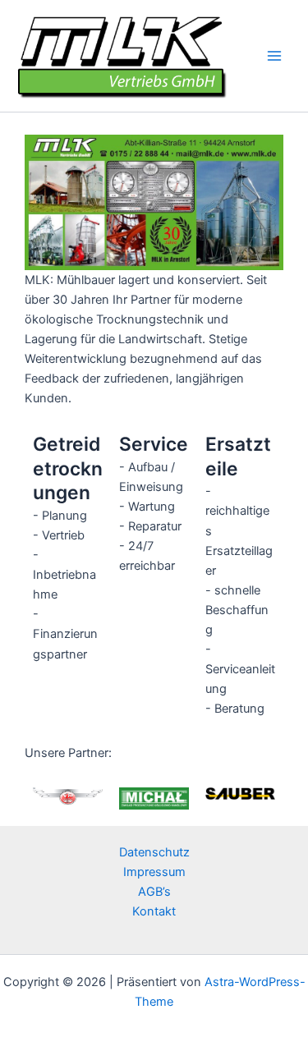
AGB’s (154, 891)
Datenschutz (154, 852)
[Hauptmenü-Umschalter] (274, 56)
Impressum (154, 872)
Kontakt (154, 911)
